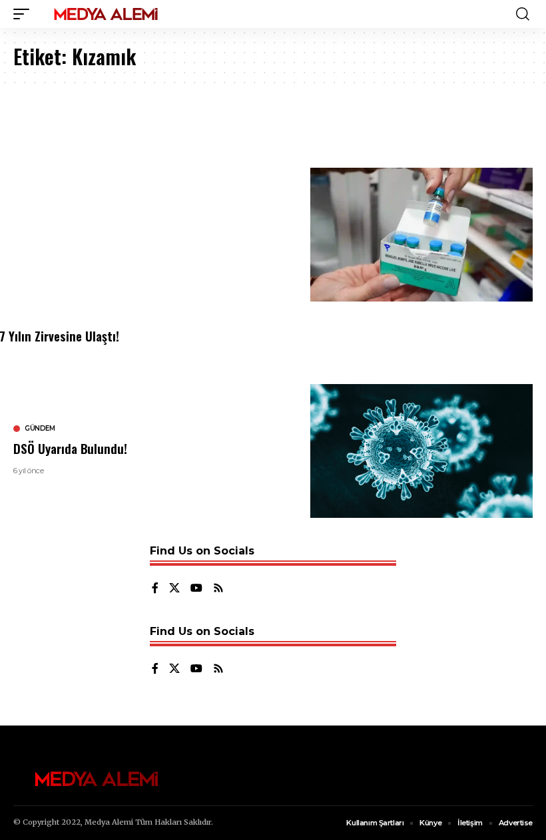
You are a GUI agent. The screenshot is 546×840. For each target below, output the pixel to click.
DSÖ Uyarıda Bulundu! (70, 448)
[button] (24, 14)
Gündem (40, 428)
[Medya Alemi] (106, 14)
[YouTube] (196, 588)
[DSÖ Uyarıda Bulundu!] (421, 451)
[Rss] (218, 588)
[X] (174, 588)
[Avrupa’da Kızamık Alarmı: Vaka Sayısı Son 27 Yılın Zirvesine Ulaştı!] (421, 235)
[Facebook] (155, 588)
